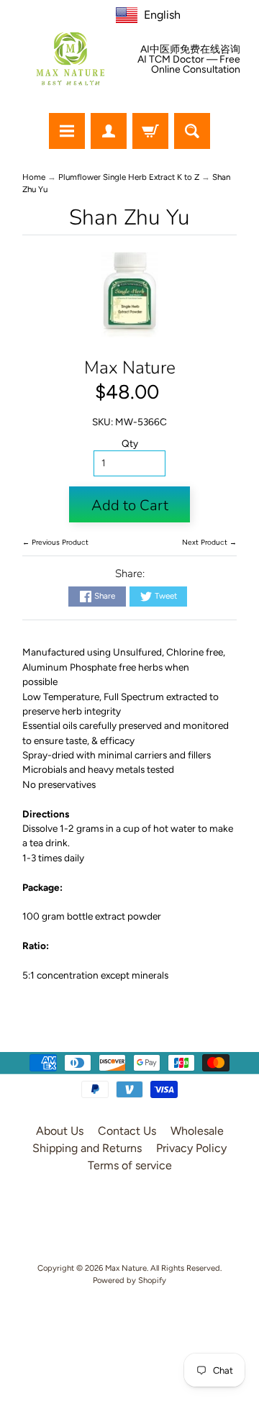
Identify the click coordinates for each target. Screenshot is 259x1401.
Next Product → (209, 542)
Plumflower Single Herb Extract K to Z (128, 177)
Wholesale (197, 1131)
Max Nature (130, 367)
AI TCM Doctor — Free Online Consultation (188, 65)
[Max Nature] (71, 59)
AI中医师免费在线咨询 (190, 50)
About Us (59, 1131)
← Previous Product (55, 542)
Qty (130, 443)
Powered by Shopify (129, 1280)
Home (33, 177)
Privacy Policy (191, 1148)
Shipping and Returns (87, 1148)
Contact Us (127, 1131)
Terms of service (130, 1165)
